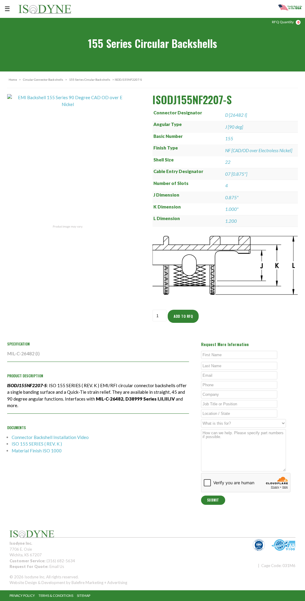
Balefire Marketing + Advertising (99, 582)
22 (228, 162)
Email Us (56, 566)
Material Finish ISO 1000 (37, 450)
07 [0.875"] (236, 174)
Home (13, 79)
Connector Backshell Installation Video (50, 437)
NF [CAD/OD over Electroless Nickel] (258, 150)
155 (229, 138)
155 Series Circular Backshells (89, 79)
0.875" (232, 197)
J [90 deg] (234, 127)
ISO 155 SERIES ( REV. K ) (37, 443)
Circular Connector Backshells (43, 79)
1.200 (231, 221)
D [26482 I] (236, 115)
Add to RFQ (183, 316)
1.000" (232, 209)
